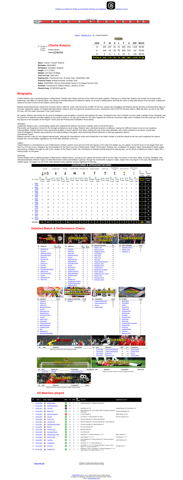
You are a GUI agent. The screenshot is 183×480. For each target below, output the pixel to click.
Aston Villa (44, 279)
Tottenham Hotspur (46, 253)
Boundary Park (126, 333)
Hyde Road (125, 319)
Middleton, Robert (99, 251)
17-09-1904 (38, 414)
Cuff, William (98, 253)
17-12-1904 (38, 437)
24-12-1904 (38, 440)
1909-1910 (36, 207)
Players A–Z (86, 35)
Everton (43, 275)
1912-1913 (36, 218)
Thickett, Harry (98, 267)
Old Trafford (125, 303)
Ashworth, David (99, 279)
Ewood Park (125, 307)
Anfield (124, 305)
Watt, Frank (97, 255)
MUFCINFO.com (78, 475)
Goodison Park (126, 317)
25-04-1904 (38, 406)
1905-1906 (36, 192)
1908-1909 (36, 203)
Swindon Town (109, 355)
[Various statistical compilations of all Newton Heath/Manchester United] (139, 22)
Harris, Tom (97, 257)
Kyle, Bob (97, 259)
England (70, 301)
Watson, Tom (98, 247)
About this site (39, 463)
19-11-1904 (38, 429)
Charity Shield (99, 307)
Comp (45, 400)
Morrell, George (98, 271)
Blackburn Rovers (73, 255)
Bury (69, 277)
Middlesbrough (72, 261)
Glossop (43, 261)
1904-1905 (36, 188)
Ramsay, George (99, 249)
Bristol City (44, 257)
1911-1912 (36, 214)
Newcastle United (46, 255)
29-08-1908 (99, 351)
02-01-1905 (38, 449)
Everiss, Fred (98, 275)
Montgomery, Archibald (100, 269)
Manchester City (45, 277)
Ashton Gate (125, 309)
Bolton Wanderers (73, 273)
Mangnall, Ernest (127, 247)
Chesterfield (50, 443)
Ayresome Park (126, 311)
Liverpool (43, 251)
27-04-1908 (99, 349)
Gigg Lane (125, 327)
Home (77, 35)
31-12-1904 (38, 446)
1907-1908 (36, 199)
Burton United (51, 403)
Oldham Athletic (72, 285)
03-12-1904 (38, 432)
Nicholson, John (99, 263)
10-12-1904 (38, 434)
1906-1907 (36, 195)
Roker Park (125, 321)
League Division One (101, 301)
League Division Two (101, 303)
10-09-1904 (38, 411)
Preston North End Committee (103, 261)
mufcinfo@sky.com (94, 478)
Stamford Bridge (126, 329)
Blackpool (43, 267)
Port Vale (43, 265)
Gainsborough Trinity (53, 434)
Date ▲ (39, 400)
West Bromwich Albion (47, 269)
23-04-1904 (38, 403)
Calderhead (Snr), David (101, 273)
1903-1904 (36, 184)
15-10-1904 (38, 419)
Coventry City (44, 259)
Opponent (50, 400)
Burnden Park (126, 325)
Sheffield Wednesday (74, 283)
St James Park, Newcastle (129, 323)
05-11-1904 (38, 424)
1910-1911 (36, 211)
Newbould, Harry (99, 265)
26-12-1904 (38, 443)
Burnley (49, 427)
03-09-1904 (38, 408)
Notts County (44, 271)
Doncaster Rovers (52, 432)
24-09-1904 (45, 371)
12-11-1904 (38, 427)
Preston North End (46, 273)
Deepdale (125, 315)
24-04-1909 (99, 353)
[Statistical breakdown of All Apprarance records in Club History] (45, 22)
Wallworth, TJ (126, 251)
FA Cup (97, 305)
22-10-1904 (38, 422)
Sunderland (71, 269)
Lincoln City (44, 263)
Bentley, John (126, 249)
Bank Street (125, 301)
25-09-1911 (99, 355)
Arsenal (70, 265)
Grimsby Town (51, 429)
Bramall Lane (126, 313)
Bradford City (44, 249)
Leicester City (51, 422)
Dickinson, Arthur (99, 277)
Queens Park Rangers (111, 349)
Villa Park (124, 331)
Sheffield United (72, 275)
